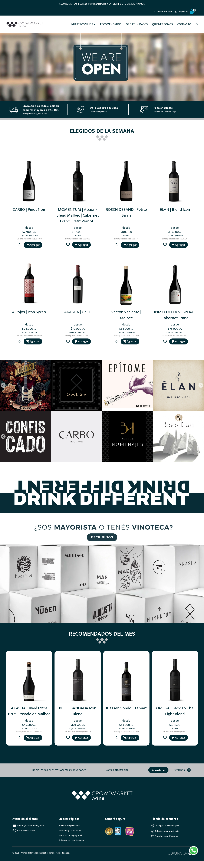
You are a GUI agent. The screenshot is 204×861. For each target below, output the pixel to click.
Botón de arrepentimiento (71, 840)
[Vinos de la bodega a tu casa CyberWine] (129, 831)
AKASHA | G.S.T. (77, 311)
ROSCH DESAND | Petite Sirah (126, 212)
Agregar (34, 244)
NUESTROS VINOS (82, 24)
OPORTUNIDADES (137, 24)
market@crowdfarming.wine (30, 825)
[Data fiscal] (118, 831)
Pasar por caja (164, 12)
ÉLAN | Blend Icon (175, 209)
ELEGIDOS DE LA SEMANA (102, 131)
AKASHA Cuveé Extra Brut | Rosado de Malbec (29, 711)
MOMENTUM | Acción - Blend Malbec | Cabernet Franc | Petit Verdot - (77, 215)
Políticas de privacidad (69, 825)
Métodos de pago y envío (71, 835)
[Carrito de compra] (192, 11)
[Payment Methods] (109, 831)
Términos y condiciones (70, 830)
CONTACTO (184, 24)
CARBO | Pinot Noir (29, 209)
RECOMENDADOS (110, 24)
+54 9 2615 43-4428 (26, 830)
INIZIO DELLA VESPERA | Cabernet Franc (175, 314)
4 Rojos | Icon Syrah (29, 311)
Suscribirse (158, 770)
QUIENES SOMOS (162, 24)
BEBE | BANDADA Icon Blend (77, 711)
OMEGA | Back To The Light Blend (175, 711)
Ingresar (183, 12)
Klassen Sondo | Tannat (126, 708)
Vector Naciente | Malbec (126, 314)
